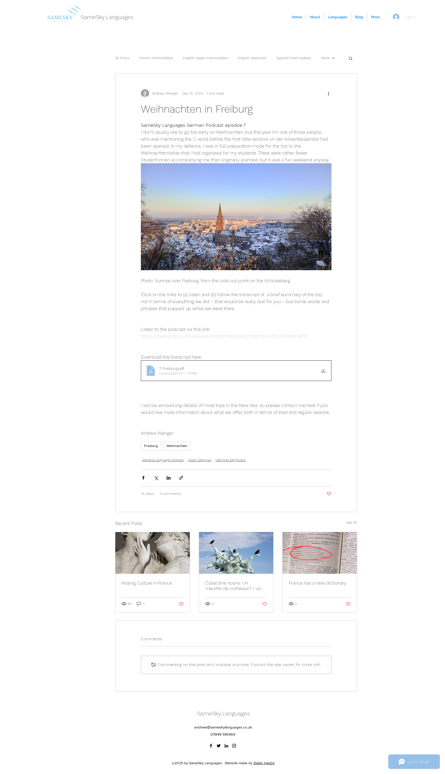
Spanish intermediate (293, 58)
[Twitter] (218, 745)
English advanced (252, 58)
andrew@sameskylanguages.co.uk (223, 727)
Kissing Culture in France (147, 583)
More (325, 58)
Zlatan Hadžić (264, 763)
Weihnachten (177, 446)
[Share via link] (181, 477)
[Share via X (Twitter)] (155, 477)
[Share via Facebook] (143, 477)
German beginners (231, 460)
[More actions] (328, 93)
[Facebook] (210, 745)
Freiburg (151, 446)
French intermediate (156, 58)
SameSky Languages (107, 17)
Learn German (199, 460)
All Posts (122, 58)
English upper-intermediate (205, 58)
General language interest (163, 460)
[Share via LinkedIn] (168, 477)
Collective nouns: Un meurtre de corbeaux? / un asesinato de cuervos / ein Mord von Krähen (233, 585)
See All (351, 522)
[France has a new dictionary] (320, 553)
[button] (350, 58)
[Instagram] (234, 745)
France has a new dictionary (317, 583)
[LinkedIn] (226, 745)
